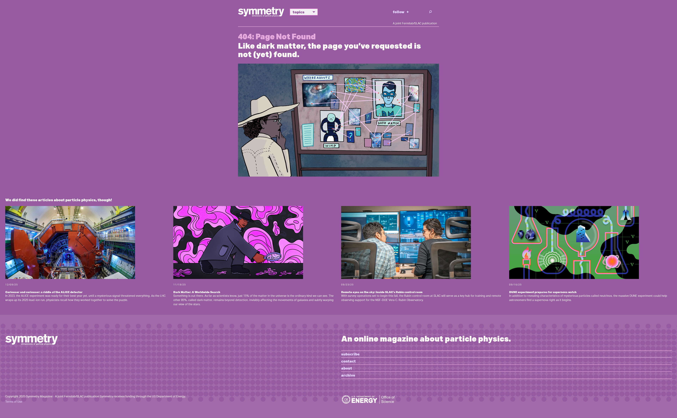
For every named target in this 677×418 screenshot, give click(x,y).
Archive (348, 375)
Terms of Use (13, 402)
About (346, 368)
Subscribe (350, 354)
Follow (398, 11)
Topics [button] (298, 12)
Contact (348, 361)
